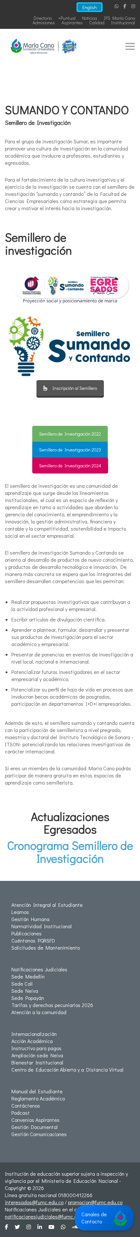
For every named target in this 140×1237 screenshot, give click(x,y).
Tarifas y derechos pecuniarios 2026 (52, 1005)
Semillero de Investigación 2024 (70, 465)
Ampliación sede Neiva (37, 1055)
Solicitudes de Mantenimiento (45, 947)
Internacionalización (34, 1033)
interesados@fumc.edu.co (34, 1202)
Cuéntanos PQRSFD (33, 940)
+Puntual (67, 18)
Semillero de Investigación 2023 (70, 450)
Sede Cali (22, 983)
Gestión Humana (30, 919)
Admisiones (44, 22)
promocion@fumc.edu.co (95, 1202)
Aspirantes (72, 22)
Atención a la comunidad (38, 1012)
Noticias (89, 18)
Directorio (43, 18)
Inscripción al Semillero (74, 388)
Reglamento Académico (38, 1098)
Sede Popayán (27, 997)
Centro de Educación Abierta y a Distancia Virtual (67, 1069)
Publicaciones (26, 933)
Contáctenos (25, 1105)
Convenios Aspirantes (35, 1119)
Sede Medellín (28, 976)
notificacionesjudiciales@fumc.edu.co (47, 1216)
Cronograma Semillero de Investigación (70, 851)
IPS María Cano (119, 18)
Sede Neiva (24, 990)
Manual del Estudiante (37, 1091)
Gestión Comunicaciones (39, 1134)
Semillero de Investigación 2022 (70, 434)
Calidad (97, 22)
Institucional (123, 22)
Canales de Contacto (94, 1218)
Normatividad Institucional (41, 926)
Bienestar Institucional (37, 1062)
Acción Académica (32, 1041)
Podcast (20, 1112)
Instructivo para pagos (36, 1048)
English (89, 7)
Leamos (20, 911)
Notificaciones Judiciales (39, 969)
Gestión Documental (34, 1126)
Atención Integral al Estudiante (47, 904)
